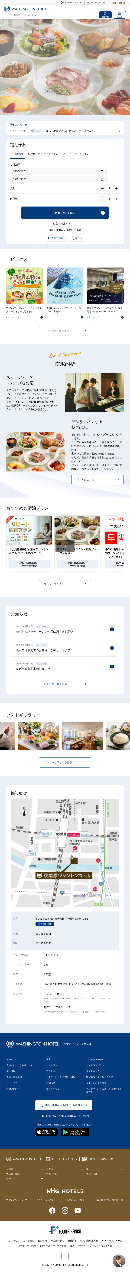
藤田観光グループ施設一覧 (110, 1200)
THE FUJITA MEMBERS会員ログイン (66, 1105)
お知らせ (50, 1083)
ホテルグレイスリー (77, 1200)
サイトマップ (53, 1089)
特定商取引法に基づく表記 (99, 1077)
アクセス (50, 1071)
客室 (48, 1059)
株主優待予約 (57, 1240)
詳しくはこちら (85, 479)
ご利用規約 (28, 1240)
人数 (12, 188)
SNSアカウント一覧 (112, 1240)
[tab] (123, 63)
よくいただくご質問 (96, 1083)
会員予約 (42, 1240)
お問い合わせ (13, 1089)
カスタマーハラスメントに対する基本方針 (104, 1090)
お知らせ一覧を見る (55, 684)
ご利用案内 (13, 1240)
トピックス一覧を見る (56, 331)
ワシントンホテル (45, 1200)
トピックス (11, 1083)
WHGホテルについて (16, 1200)
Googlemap (46, 924)
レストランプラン (95, 1065)
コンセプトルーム (95, 1059)
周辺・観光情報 (14, 1077)
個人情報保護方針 (89, 1240)
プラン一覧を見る (54, 584)
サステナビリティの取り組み (60, 1077)
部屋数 (14, 198)
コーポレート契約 (27, 1245)
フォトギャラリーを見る (58, 762)
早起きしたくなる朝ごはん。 (20, 1065)
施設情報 (10, 1071)
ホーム (9, 1059)
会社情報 (72, 1240)
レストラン (51, 1065)
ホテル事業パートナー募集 (52, 1245)
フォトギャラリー (95, 1071)
